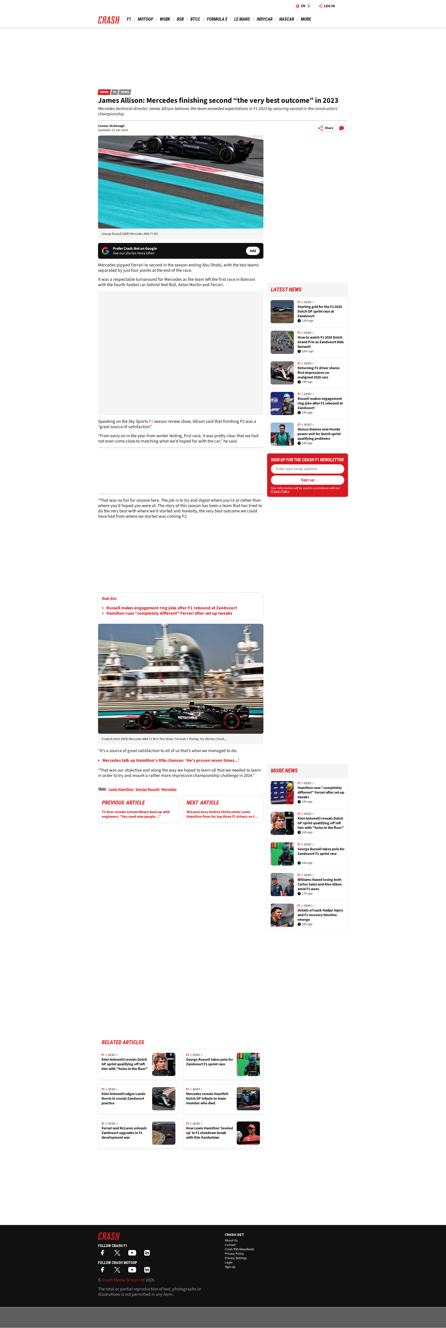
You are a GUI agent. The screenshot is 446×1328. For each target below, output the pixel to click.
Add (253, 250)
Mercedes (169, 789)
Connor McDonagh (111, 126)
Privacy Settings (236, 1258)
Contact (230, 1245)
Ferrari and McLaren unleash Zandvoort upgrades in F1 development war (124, 1133)
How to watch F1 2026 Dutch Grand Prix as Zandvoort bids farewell (321, 342)
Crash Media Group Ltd (123, 1280)
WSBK (165, 19)
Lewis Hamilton (121, 789)
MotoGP (145, 19)
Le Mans (242, 19)
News (125, 92)
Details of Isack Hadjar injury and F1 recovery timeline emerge (320, 915)
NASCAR (286, 19)
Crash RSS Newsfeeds (239, 1249)
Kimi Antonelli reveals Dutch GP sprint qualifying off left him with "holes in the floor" (125, 1064)
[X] (118, 1254)
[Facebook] (103, 1254)
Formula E (217, 19)
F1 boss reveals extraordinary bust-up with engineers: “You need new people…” (136, 814)
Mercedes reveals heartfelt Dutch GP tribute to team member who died (207, 1098)
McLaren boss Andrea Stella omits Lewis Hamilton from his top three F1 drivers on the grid (223, 814)
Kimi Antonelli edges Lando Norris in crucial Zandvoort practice (123, 1098)
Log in (329, 6)
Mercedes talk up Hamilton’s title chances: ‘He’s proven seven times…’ (170, 760)
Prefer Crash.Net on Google (135, 248)
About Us (231, 1240)
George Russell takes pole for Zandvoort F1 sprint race (209, 1062)
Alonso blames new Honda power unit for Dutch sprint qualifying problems (319, 434)
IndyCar (264, 19)
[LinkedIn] (148, 1254)
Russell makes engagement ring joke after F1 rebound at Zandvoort (171, 608)
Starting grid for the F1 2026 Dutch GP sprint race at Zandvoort (320, 311)
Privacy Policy (280, 491)
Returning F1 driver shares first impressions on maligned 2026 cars (319, 373)
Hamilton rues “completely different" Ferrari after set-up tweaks (169, 613)
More (306, 19)
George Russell (147, 789)
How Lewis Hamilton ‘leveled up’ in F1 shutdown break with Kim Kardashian (209, 1133)
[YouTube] (133, 1254)
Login (229, 1262)
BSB (180, 19)
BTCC (195, 19)
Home (104, 92)
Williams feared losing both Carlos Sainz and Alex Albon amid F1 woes (320, 884)
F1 (129, 19)
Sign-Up (230, 1267)
